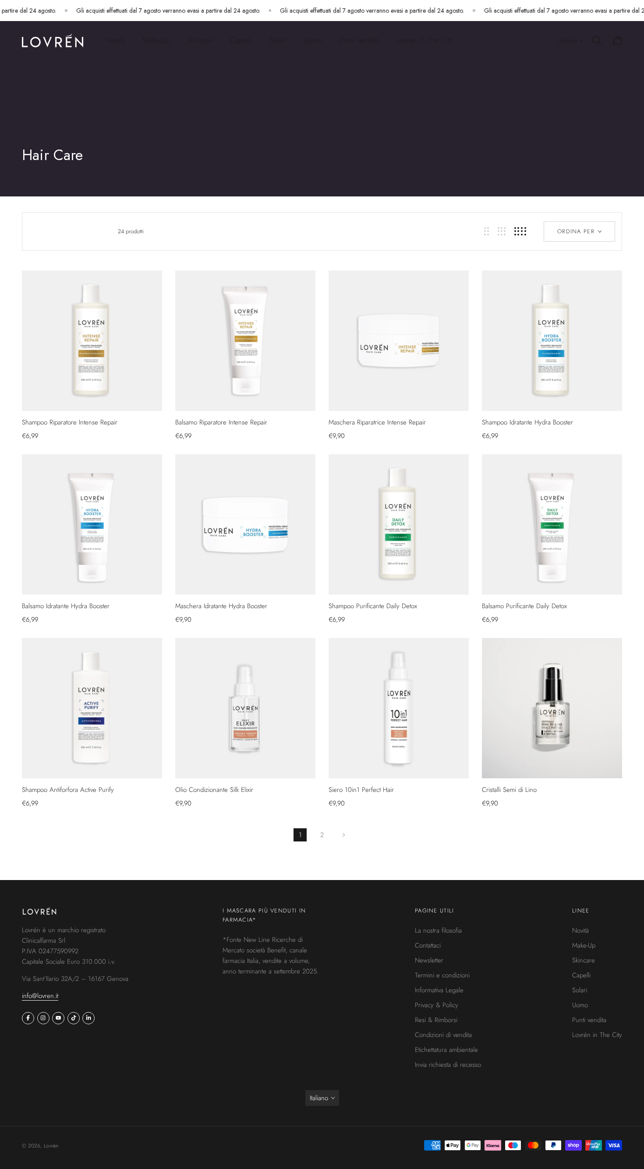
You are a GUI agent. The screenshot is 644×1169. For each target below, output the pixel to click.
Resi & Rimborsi (436, 1020)
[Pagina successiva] (343, 834)
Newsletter (429, 960)
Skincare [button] (199, 40)
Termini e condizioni (442, 975)
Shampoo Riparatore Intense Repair (69, 422)
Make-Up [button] (155, 40)
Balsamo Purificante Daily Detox (524, 606)
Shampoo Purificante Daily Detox (373, 606)
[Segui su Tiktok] (73, 1018)
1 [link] (300, 835)
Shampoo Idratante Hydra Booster (527, 422)
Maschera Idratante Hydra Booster (221, 606)
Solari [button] (278, 40)
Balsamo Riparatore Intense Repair (221, 422)
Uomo (580, 1005)
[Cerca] (596, 40)
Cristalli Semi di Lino (509, 790)
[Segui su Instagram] (43, 1018)
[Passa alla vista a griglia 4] (520, 231)
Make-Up (583, 945)
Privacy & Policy (436, 1005)
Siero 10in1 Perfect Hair (361, 790)
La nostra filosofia (438, 930)
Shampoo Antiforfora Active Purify (68, 790)
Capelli (581, 975)
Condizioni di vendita (443, 1035)
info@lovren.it (40, 996)
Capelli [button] (241, 40)
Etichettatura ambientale (446, 1050)
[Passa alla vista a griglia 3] (502, 231)
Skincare (583, 960)
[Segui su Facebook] (28, 1018)
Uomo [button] (313, 40)
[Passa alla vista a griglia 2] (486, 231)
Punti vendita (359, 40)
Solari (579, 990)
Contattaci (428, 945)
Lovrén (51, 1146)
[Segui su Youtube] (58, 1018)
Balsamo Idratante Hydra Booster (66, 606)
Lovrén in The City (424, 40)
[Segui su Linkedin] (88, 1018)
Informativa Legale (439, 990)
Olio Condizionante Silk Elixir (214, 790)
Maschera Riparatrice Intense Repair (377, 422)
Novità (115, 40)
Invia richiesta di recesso (448, 1064)
